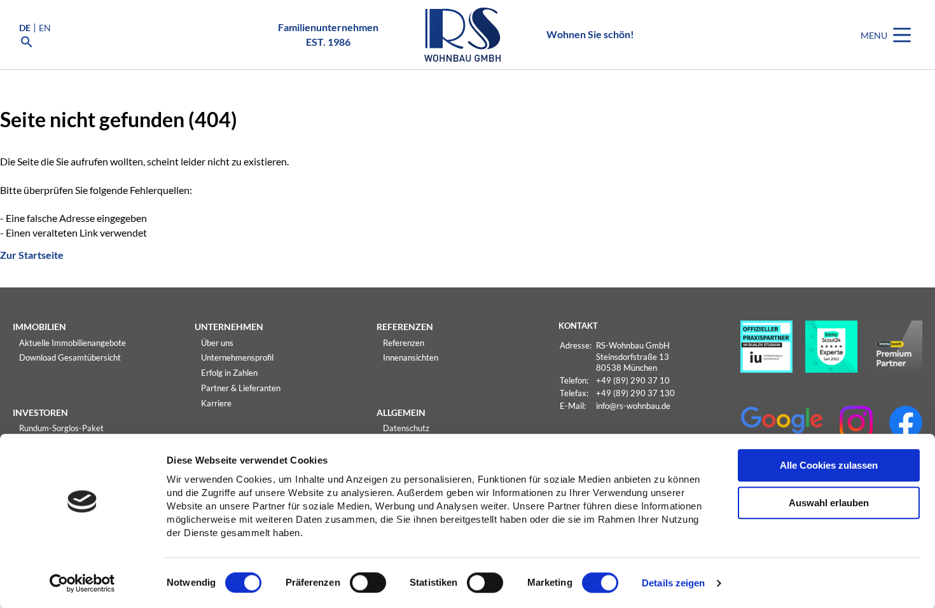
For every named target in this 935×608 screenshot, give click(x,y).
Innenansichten (410, 357)
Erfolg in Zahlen (229, 373)
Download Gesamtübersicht (70, 357)
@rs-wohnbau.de (639, 406)
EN (45, 28)
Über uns (217, 343)
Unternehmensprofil (237, 357)
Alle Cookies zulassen (829, 465)
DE (25, 28)
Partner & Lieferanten (240, 388)
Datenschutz (406, 428)
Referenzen (403, 343)
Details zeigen (673, 583)
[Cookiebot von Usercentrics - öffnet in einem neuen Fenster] (82, 583)
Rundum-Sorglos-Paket (61, 428)
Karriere (216, 403)
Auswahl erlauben (829, 502)
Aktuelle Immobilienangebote (72, 343)
